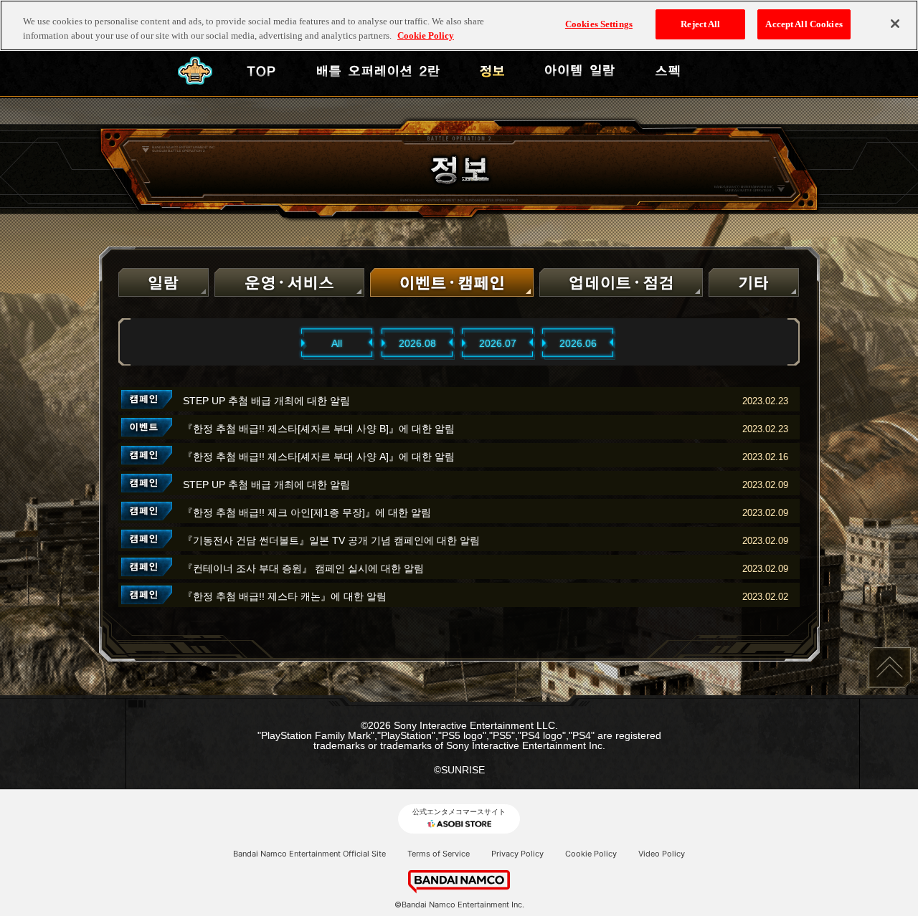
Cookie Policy (591, 854)
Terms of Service (438, 854)
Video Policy (661, 854)
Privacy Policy (517, 854)
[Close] (895, 23)
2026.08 (417, 343)
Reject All (700, 24)
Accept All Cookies (803, 24)
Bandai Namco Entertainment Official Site (309, 854)
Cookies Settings (599, 24)
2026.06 (578, 343)
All (336, 343)
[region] (459, 25)
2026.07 (497, 343)
